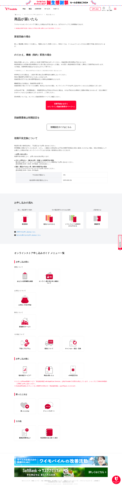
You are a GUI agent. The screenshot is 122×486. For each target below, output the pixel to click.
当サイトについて (26, 480)
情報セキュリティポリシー (70, 480)
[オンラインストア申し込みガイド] (116, 480)
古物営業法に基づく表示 (68, 481)
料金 (24, 9)
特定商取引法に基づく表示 (54, 481)
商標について (35, 480)
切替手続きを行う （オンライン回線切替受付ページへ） (61, 105)
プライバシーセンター (85, 480)
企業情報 (96, 480)
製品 (30, 9)
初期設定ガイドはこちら (61, 127)
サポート (56, 9)
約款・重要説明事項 (46, 480)
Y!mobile (11, 9)
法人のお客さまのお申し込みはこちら (28, 235)
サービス (47, 9)
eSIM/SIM (38, 9)
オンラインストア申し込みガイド (33, 14)
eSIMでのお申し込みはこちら (25, 232)
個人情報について (56, 480)
